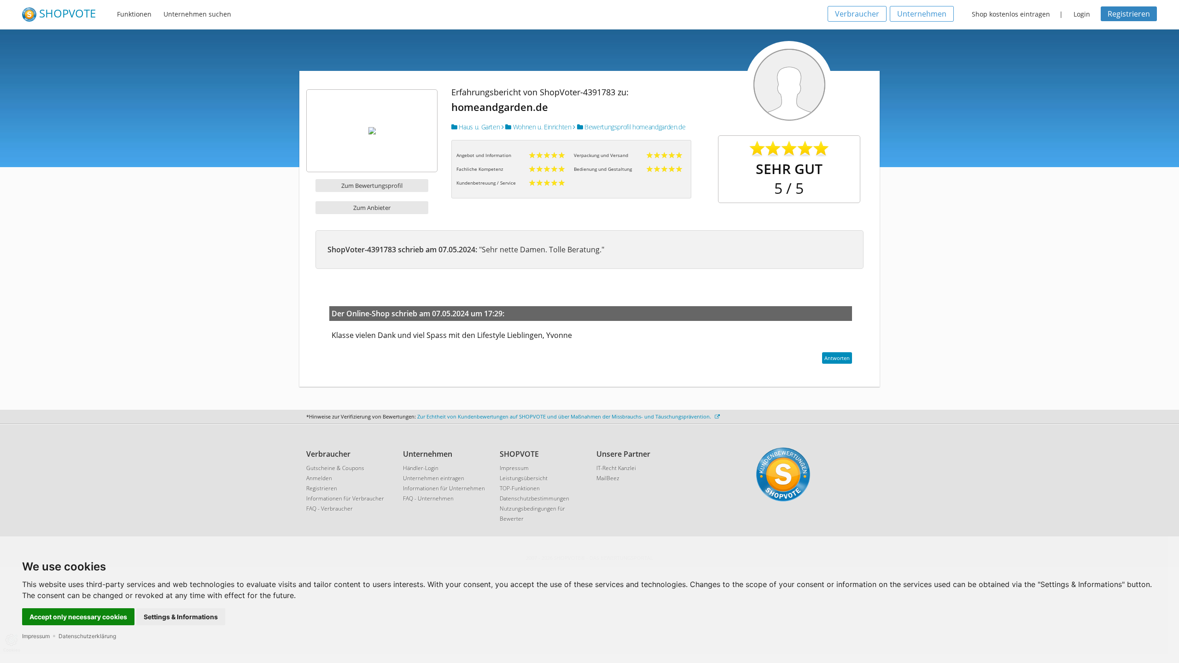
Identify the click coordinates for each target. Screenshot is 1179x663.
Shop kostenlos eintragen (1011, 14)
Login (1082, 14)
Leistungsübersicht (524, 478)
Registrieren (1129, 14)
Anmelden (319, 478)
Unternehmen (921, 14)
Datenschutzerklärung (87, 636)
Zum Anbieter (372, 208)
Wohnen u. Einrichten (541, 126)
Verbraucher (857, 14)
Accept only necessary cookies (78, 617)
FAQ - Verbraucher (329, 508)
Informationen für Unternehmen (444, 488)
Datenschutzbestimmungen (534, 498)
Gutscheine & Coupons (335, 468)
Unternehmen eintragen (433, 478)
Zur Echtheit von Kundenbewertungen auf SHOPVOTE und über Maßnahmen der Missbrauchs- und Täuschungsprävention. (564, 416)
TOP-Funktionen (520, 488)
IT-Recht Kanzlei (616, 468)
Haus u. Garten (478, 126)
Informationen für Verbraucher (345, 498)
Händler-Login (420, 468)
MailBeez (607, 478)
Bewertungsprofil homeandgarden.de (634, 126)
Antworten (837, 358)
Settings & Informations (181, 617)
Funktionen (134, 14)
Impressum (36, 636)
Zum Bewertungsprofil (372, 185)
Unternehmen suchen (197, 14)
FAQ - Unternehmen (428, 498)
